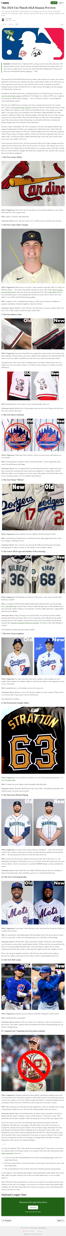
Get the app (40, 1231)
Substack (26, 1234)
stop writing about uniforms (21, 107)
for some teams (10, 780)
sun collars (31, 297)
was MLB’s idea (11, 606)
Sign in (61, 3)
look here (29, 71)
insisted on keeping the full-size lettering (25, 623)
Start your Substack (30, 1231)
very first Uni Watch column (11, 96)
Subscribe (54, 3)
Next (59, 1220)
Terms (35, 1228)
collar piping (52, 292)
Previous (8, 1220)
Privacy (31, 1228)
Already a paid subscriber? (33, 1212)
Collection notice (42, 1228)
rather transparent (7, 1153)
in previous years (47, 1157)
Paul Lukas (8, 18)
